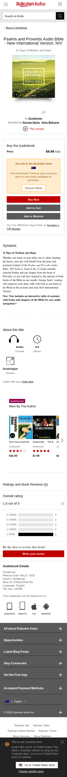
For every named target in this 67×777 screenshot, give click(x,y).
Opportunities (13, 640)
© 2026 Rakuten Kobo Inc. (19, 712)
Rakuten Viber (41, 725)
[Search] (60, 16)
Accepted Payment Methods (24, 688)
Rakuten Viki (22, 725)
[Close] (62, 742)
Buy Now (33, 199)
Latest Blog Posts (16, 651)
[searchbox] (33, 16)
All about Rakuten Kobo (21, 628)
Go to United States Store (40, 765)
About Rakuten (42, 736)
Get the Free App (15, 674)
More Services (21, 736)
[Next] (62, 440)
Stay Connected (15, 663)
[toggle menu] (6, 4)
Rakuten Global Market (21, 730)
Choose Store (33, 188)
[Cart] (59, 4)
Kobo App (27, 381)
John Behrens (50, 122)
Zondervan (35, 118)
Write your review (33, 553)
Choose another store (31, 771)
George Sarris (31, 122)
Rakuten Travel (47, 730)
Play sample (37, 128)
